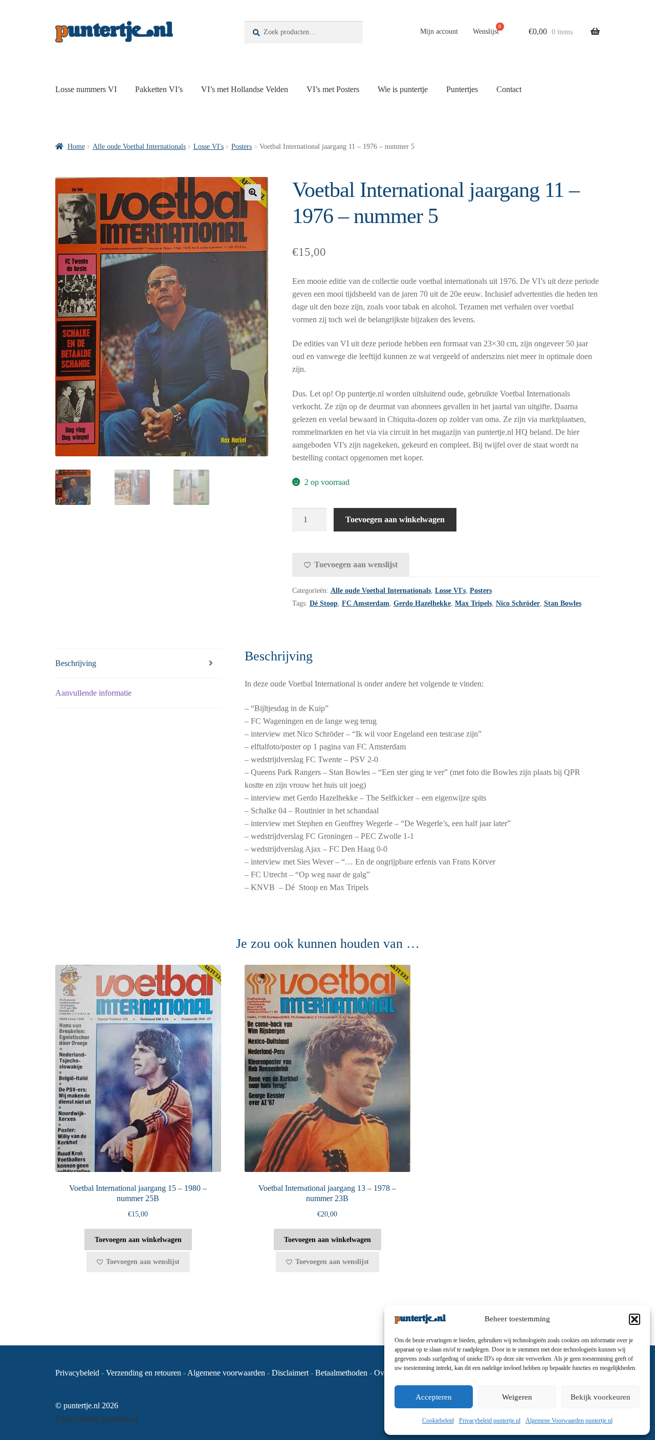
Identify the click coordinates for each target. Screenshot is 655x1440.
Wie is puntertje (403, 89)
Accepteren (434, 1397)
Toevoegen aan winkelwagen (395, 519)
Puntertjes (462, 89)
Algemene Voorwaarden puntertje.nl (569, 1420)
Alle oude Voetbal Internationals (139, 146)
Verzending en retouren (143, 1372)
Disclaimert (290, 1372)
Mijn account (439, 31)
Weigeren (517, 1397)
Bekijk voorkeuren (600, 1397)
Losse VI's (208, 146)
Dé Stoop (324, 603)
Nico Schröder (518, 603)
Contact (508, 89)
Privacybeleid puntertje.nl (489, 1420)
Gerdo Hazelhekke (422, 603)
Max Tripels (473, 603)
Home (76, 146)
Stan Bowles (562, 603)
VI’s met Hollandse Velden (244, 89)
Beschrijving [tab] (75, 663)
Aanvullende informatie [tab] (93, 693)
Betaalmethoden (341, 1372)
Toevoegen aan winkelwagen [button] (138, 1240)
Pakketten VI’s (159, 89)
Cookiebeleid (438, 1420)
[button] (634, 1319)
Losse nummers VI (86, 89)
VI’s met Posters (333, 89)
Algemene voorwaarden (226, 1372)
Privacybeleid (77, 1372)
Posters (241, 146)
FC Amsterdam (365, 603)
